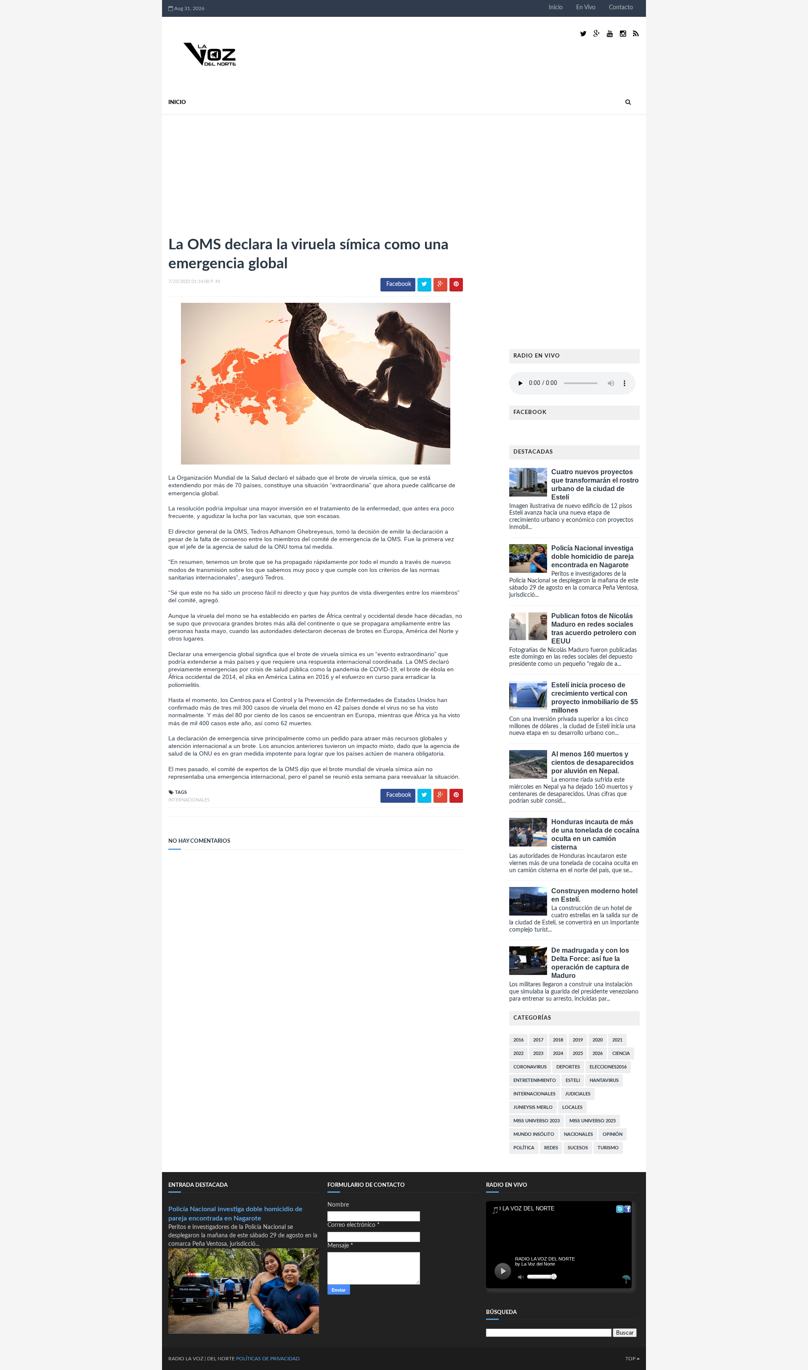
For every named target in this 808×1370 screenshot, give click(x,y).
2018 (558, 1040)
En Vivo (585, 8)
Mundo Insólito (533, 1134)
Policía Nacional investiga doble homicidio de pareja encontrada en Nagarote (592, 557)
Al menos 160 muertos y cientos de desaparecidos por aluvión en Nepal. (592, 762)
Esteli (573, 1080)
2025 (578, 1053)
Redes (551, 1148)
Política (523, 1148)
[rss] (636, 34)
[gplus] (596, 34)
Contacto (621, 8)
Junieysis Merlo (533, 1107)
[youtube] (610, 34)
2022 (518, 1053)
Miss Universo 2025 (592, 1121)
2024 (558, 1053)
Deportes (568, 1067)
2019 (578, 1040)
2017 (538, 1040)
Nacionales (578, 1134)
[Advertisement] (231, 171)
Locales (572, 1107)
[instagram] (623, 34)
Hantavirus (604, 1080)
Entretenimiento (534, 1080)
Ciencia (621, 1053)
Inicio (556, 8)
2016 (518, 1040)
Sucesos (578, 1148)
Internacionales (189, 800)
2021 (617, 1040)
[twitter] (583, 34)
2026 (598, 1053)
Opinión (612, 1134)
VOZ (198, 1358)
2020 (598, 1040)
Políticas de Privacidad (268, 1358)
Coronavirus (530, 1067)
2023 (538, 1053)
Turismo (608, 1148)
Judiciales (577, 1094)
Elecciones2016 (608, 1067)
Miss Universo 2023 (536, 1121)
